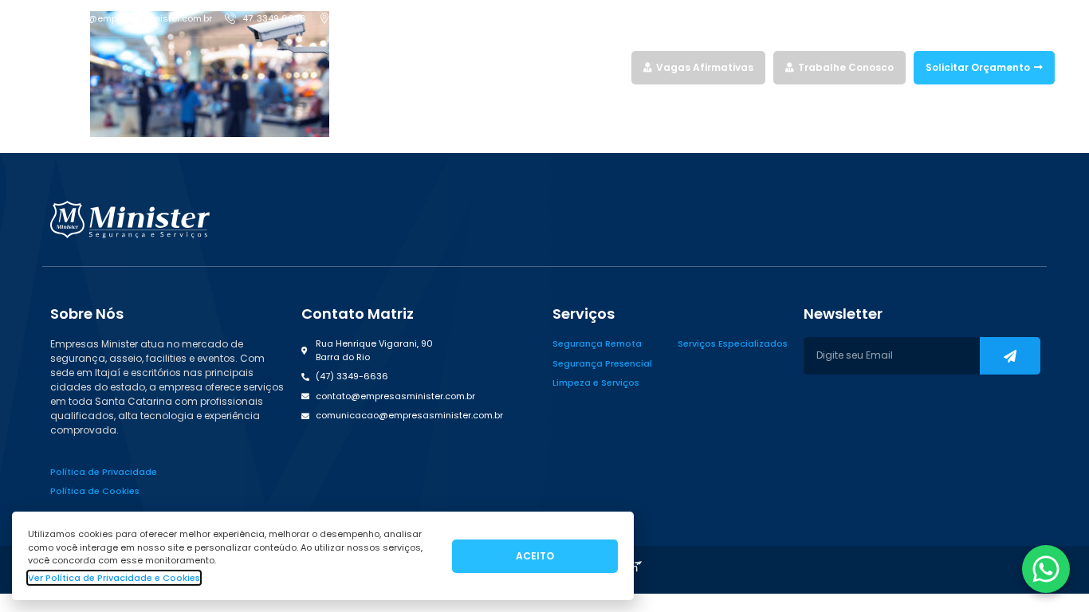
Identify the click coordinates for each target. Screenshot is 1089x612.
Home (429, 67)
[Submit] (1010, 356)
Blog (612, 67)
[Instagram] (992, 18)
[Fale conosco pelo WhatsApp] (1046, 569)
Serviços (476, 67)
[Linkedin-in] (1020, 18)
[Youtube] (1048, 18)
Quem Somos (555, 67)
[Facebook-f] (964, 18)
